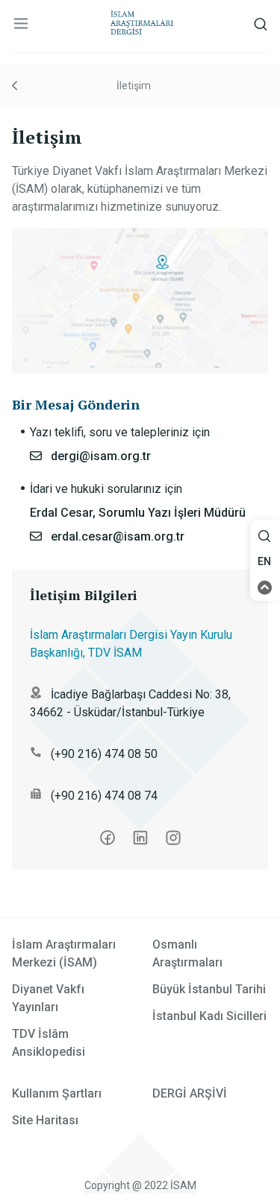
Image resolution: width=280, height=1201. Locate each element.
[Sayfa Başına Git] (265, 587)
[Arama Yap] (264, 540)
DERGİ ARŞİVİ (189, 1093)
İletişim (133, 86)
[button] (265, 536)
